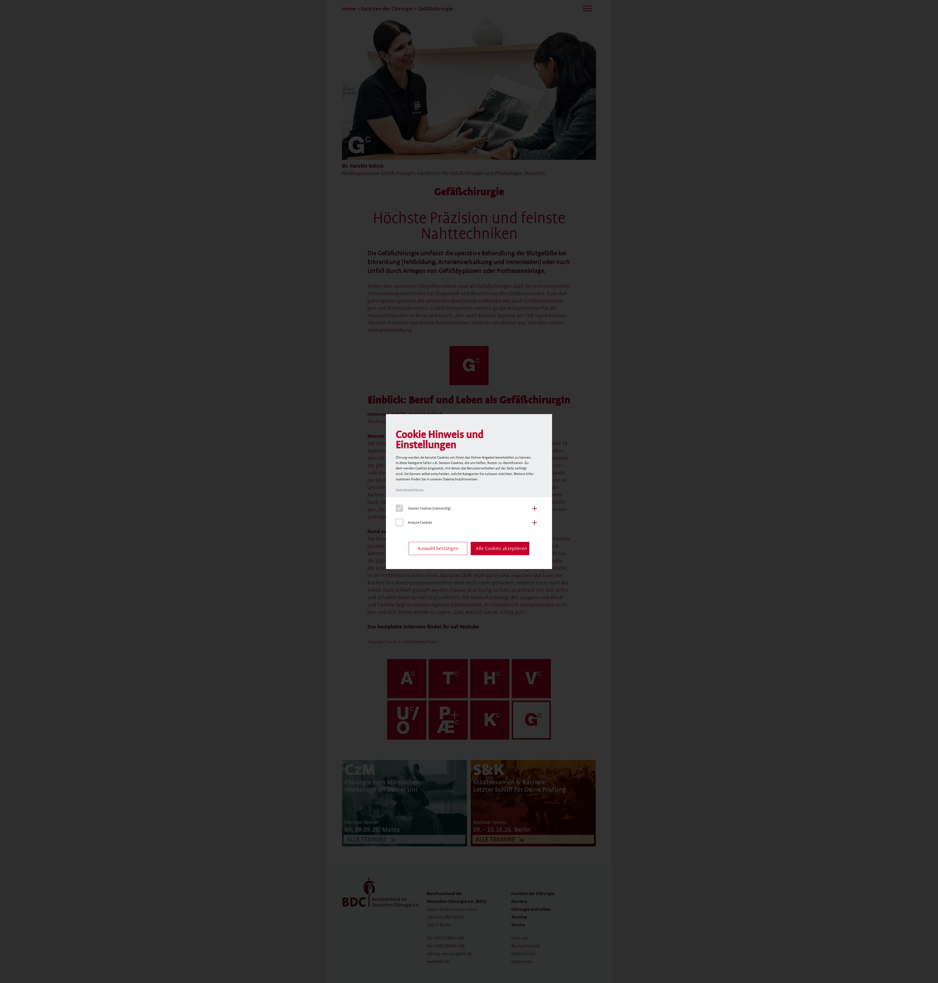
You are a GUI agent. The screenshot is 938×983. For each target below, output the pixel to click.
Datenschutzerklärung (409, 489)
